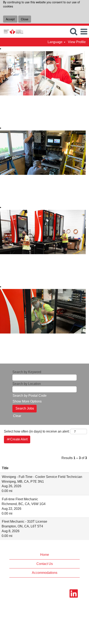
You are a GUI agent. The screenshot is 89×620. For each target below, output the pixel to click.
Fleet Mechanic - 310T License (24, 521)
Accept (10, 19)
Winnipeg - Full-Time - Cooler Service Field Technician (42, 477)
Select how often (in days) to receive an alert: (37, 431)
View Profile (77, 42)
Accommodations (44, 572)
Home (44, 554)
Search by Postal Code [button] (30, 395)
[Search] (73, 31)
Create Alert (18, 439)
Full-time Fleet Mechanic (20, 499)
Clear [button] (17, 416)
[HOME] (12, 31)
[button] (84, 32)
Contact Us (44, 564)
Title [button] (5, 468)
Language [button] (55, 42)
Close (24, 19)
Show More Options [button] (27, 401)
